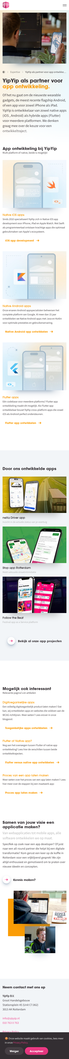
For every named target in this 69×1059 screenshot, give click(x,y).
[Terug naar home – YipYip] (5, 5)
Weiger (14, 1051)
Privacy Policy (11, 1032)
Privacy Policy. (20, 1042)
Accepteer (36, 1051)
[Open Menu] (65, 5)
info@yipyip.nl (11, 1018)
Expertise (15, 72)
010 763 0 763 (11, 1023)
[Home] (4, 72)
